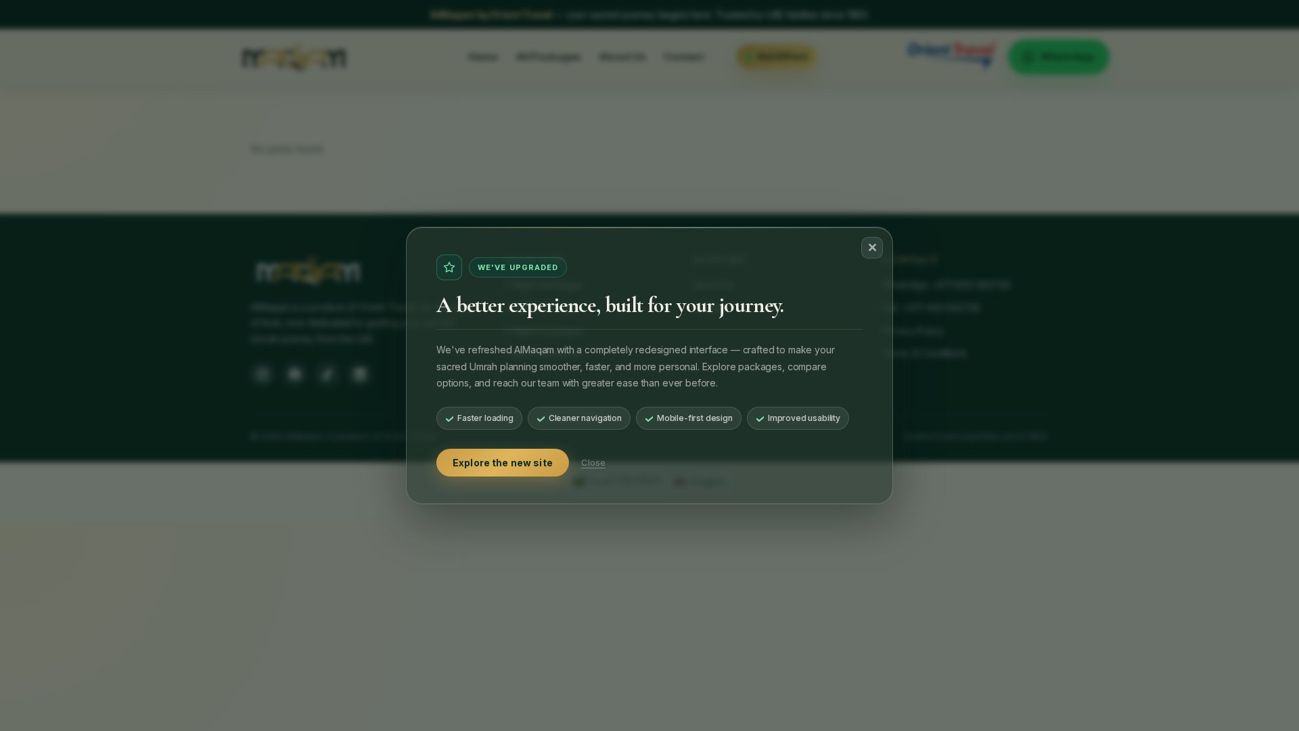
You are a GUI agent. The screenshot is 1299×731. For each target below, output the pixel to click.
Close (593, 462)
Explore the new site (503, 462)
